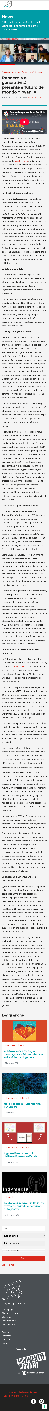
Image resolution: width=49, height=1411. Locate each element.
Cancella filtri (8, 1264)
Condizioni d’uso (11, 1395)
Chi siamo (6, 1316)
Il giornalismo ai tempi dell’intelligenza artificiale (20, 1155)
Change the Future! (11, 1313)
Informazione (11, 1098)
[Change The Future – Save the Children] (7, 5)
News (4, 1328)
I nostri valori (8, 1324)
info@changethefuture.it (14, 1303)
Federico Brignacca (36, 97)
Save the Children (32, 72)
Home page (7, 1309)
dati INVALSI (18, 666)
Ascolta (5, 1332)
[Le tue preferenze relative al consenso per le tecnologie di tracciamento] (44, 1406)
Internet (16, 72)
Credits (24, 1395)
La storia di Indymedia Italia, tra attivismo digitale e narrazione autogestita (24, 1206)
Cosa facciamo (9, 1320)
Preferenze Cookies (28, 1392)
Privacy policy (10, 1392)
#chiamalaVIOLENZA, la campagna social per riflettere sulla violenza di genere (23, 1054)
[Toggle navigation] (43, 5)
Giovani (6, 72)
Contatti (6, 1339)
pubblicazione (21, 161)
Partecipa (6, 1335)
